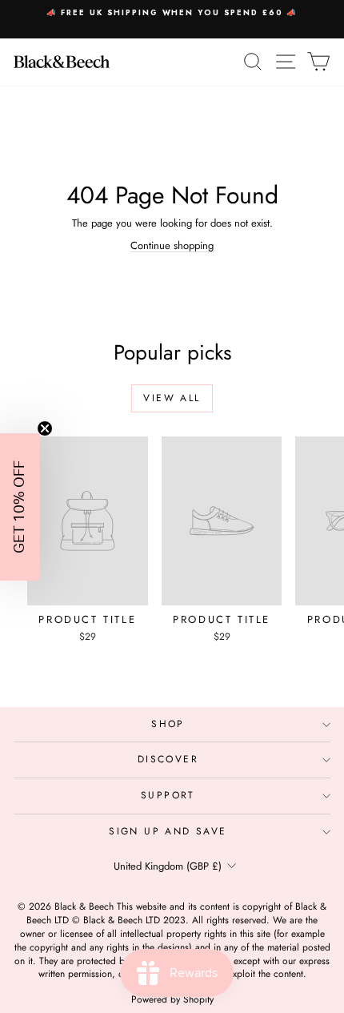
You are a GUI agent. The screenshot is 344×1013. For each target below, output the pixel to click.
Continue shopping (172, 245)
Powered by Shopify (172, 999)
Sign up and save (167, 831)
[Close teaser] (45, 428)
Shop (168, 724)
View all (171, 398)
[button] (20, 507)
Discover (168, 759)
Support (168, 795)
